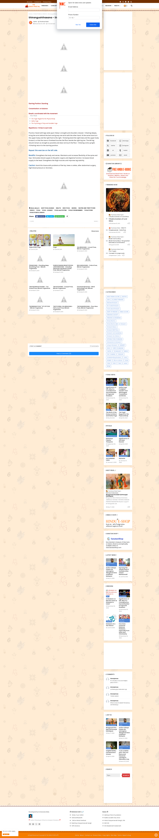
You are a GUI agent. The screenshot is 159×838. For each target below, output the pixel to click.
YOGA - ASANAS (47, 210)
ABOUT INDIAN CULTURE (113, 296)
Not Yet (78, 24)
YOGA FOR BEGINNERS (75, 210)
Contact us (37, 2)
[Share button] (67, 216)
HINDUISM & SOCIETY (112, 315)
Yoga (55, 247)
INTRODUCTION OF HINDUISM (114, 339)
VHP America (76, 826)
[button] (131, 6)
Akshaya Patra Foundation (112, 815)
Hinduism (123, 324)
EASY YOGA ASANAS (47, 208)
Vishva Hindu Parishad (79, 820)
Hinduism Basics (112, 327)
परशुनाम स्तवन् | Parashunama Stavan (111, 752)
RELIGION (108, 6)
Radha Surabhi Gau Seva (112, 818)
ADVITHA (124, 296)
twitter (113, 145)
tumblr (125, 150)
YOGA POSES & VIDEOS (40, 14)
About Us (29, 2)
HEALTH (116, 6)
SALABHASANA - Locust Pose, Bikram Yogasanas (86, 248)
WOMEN (109, 360)
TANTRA (109, 351)
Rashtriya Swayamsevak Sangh (82, 823)
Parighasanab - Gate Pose (117, 230)
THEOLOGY (120, 354)
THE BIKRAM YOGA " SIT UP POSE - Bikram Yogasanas (39, 307)
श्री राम (108, 366)
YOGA (38, 210)
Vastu (125, 357)
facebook (113, 141)
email (125, 155)
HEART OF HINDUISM (112, 312)
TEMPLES (125, 351)
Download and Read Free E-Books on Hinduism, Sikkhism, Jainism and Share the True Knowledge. (118, 175)
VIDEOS (32, 210)
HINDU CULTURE (124, 312)
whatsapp (125, 141)
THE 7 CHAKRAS (111, 354)
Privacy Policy (47, 2)
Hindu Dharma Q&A (112, 324)
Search (126, 775)
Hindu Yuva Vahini (77, 815)
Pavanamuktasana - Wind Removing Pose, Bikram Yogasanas (86, 288)
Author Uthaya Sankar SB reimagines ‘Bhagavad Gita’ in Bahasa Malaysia (111, 572)
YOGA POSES (88, 210)
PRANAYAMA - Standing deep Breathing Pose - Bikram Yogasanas (39, 267)
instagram (125, 145)
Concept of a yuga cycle (116, 253)
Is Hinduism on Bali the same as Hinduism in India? (111, 601)
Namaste (122, 458)
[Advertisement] (73, 31)
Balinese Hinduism (112, 302)
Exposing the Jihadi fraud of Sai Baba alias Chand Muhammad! (124, 571)
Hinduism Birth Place (113, 330)
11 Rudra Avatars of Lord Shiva (118, 220)
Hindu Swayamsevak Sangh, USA (114, 820)
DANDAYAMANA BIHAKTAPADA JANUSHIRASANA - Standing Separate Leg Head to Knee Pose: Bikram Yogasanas (63, 268)
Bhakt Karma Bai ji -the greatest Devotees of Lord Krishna (119, 241)
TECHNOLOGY (117, 351)
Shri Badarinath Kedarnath (112, 826)
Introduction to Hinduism (114, 342)
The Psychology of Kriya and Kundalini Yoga (44, 123)
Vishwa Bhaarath (77, 818)
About (82, 835)
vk (113, 150)
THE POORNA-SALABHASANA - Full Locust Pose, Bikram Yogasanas (63, 308)
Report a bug (127, 835)
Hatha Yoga (34, 121)
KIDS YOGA (66, 208)
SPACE (109, 348)
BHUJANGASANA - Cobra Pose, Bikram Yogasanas (87, 266)
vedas (125, 363)
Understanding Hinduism (114, 357)
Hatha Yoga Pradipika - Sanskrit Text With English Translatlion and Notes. (123, 392)
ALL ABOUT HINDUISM (117, 299)
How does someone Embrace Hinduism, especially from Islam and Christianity (124, 629)
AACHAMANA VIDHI (110, 459)
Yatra (119, 363)
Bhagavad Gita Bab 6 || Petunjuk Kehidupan (117, 495)
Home (30, 14)
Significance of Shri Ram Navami (124, 440)
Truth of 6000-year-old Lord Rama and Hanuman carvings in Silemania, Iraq (124, 755)
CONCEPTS (54, 6)
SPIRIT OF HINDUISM (118, 348)
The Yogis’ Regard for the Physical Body (43, 119)
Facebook (41, 216)
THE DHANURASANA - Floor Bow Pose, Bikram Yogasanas (87, 307)
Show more (95, 231)
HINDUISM (44, 6)
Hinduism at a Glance (113, 336)
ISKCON (106, 823)
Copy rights (106, 835)
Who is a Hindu (118, 360)
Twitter (51, 216)
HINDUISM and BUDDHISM (114, 318)
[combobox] (71, 17)
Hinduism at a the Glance (110, 624)
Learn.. (14, 831)
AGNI (108, 299)
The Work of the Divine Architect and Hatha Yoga (111, 414)
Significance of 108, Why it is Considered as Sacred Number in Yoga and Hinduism (111, 392)
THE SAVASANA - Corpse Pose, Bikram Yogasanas (63, 287)
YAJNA (126, 360)
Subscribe (93, 24)
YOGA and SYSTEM (60, 210)
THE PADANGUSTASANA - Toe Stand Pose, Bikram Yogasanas (39, 287)
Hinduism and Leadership (114, 333)
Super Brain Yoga (35, 247)
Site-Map (114, 835)
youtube (113, 155)
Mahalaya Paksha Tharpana (109, 440)
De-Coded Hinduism (113, 305)
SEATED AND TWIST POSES (86, 208)
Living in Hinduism (112, 345)
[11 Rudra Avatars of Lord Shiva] (118, 200)
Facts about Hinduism (113, 309)
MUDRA (74, 208)
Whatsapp (60, 216)
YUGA (114, 363)
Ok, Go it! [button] (6, 834)
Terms (120, 835)
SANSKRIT (122, 345)
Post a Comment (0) (64, 353)
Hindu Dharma (111, 321)
